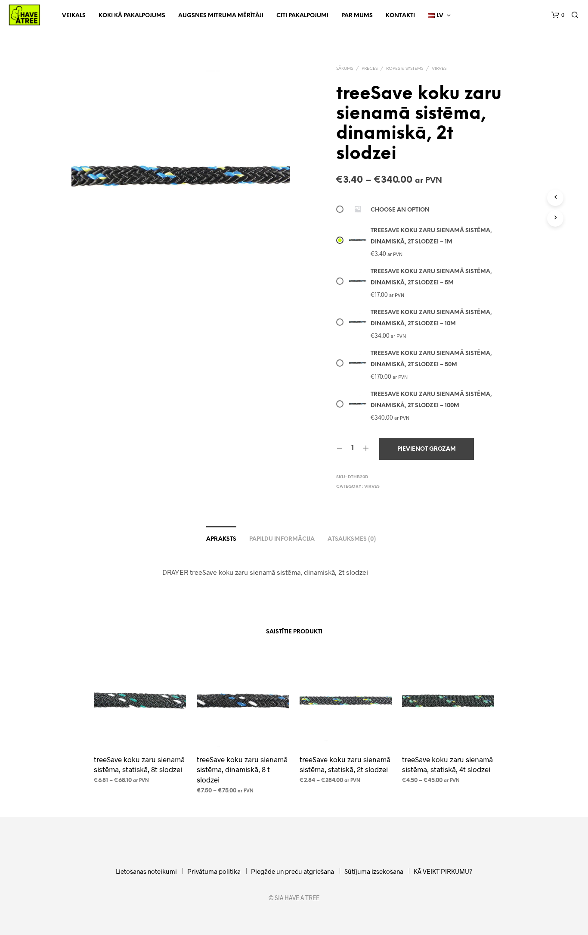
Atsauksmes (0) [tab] (352, 539)
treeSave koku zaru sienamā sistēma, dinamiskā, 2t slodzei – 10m (431, 318)
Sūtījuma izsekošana (373, 871)
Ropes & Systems (404, 68)
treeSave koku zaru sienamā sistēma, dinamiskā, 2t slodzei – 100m (431, 400)
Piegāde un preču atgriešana (292, 871)
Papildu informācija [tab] (282, 539)
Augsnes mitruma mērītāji (220, 16)
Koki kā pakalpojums (132, 16)
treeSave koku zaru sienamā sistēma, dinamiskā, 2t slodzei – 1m (431, 236)
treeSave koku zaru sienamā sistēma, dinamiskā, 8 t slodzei (242, 769)
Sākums (344, 68)
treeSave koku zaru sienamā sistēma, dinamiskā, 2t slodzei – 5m (431, 277)
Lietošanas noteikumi (146, 871)
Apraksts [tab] (221, 539)
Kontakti (400, 16)
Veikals (74, 16)
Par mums (357, 16)
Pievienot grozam (426, 449)
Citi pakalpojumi (302, 16)
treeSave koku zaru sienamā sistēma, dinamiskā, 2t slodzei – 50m (431, 359)
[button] (557, 15)
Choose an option (400, 210)
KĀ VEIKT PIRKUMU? (443, 871)
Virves (439, 68)
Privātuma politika (214, 871)
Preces (370, 68)
